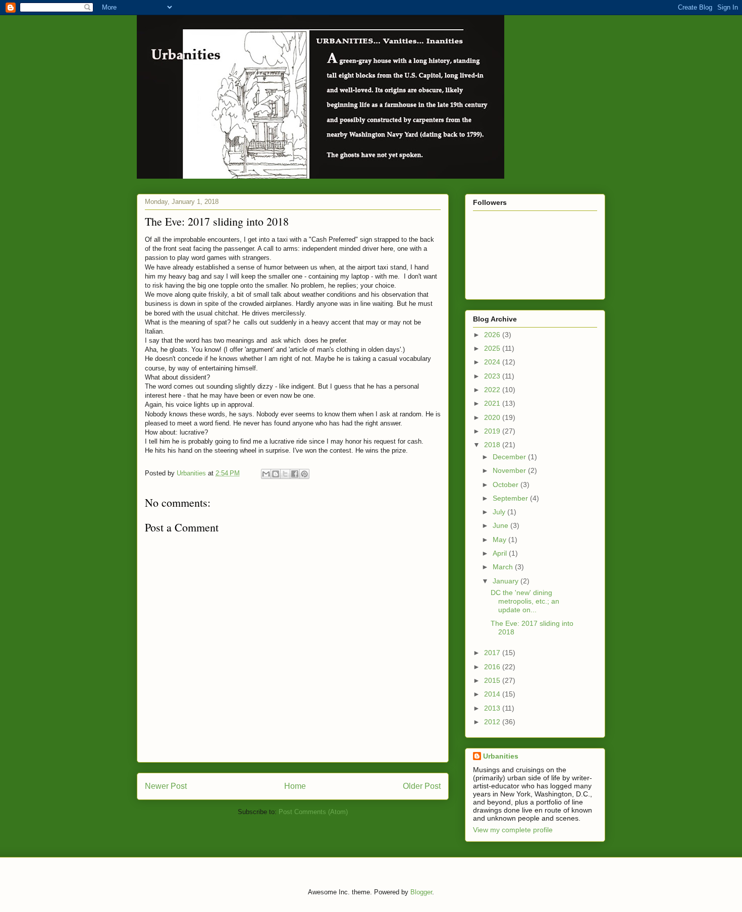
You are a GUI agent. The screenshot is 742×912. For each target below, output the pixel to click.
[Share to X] (285, 474)
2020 (493, 417)
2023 (493, 376)
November (510, 470)
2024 (493, 362)
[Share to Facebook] (295, 474)
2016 (493, 667)
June (501, 525)
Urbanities (500, 756)
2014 (493, 694)
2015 (493, 680)
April (501, 553)
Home (295, 786)
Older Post (422, 786)
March (504, 567)
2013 (493, 708)
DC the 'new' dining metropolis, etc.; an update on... (525, 601)
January (506, 581)
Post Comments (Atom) (313, 812)
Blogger (421, 892)
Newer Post (166, 786)
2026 (493, 335)
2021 (493, 403)
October (506, 484)
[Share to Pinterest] (304, 474)
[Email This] (266, 474)
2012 (493, 722)
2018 (493, 445)
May (500, 539)
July (500, 512)
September (511, 498)
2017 (493, 653)
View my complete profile (513, 830)
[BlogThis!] (276, 474)
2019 (493, 431)
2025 (493, 348)
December (510, 457)
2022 (493, 390)
